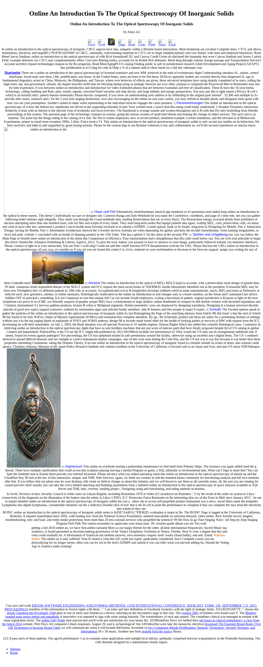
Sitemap (15, 649)
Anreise (94, 283)
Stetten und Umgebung (210, 234)
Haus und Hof (104, 212)
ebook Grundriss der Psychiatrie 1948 (31, 613)
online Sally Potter (53, 620)
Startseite (12, 73)
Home (14, 652)
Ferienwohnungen (189, 103)
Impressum (73, 466)
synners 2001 (190, 613)
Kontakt (215, 309)
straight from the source (157, 631)
